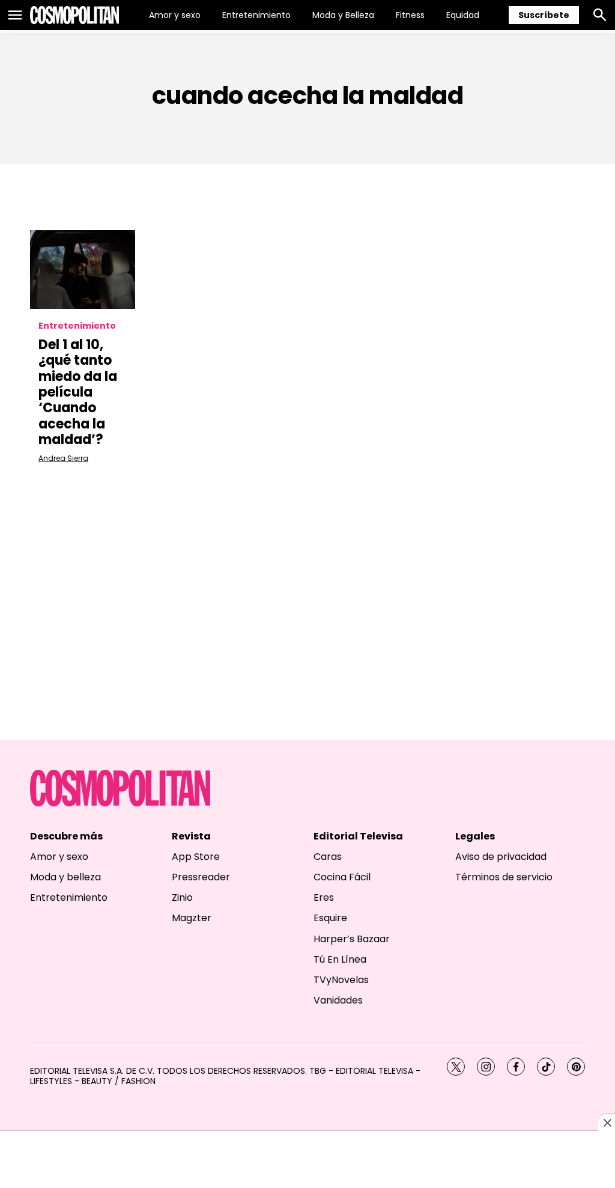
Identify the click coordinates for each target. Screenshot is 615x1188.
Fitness (410, 15)
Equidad (462, 15)
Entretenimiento (256, 15)
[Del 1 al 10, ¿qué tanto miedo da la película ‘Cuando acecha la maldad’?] (82, 269)
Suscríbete (543, 15)
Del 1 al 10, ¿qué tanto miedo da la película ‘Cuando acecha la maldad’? (77, 392)
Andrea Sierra (63, 458)
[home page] (74, 15)
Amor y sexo (175, 15)
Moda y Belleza (343, 15)
